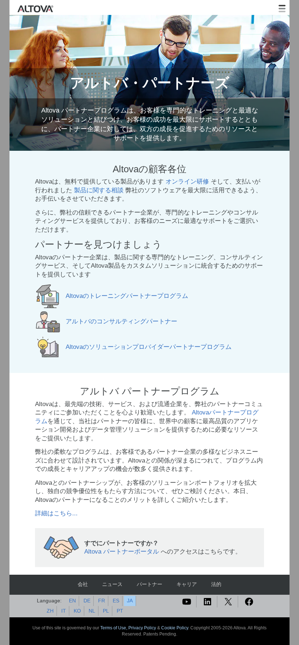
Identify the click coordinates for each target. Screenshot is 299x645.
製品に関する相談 (99, 190)
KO (77, 611)
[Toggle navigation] (282, 9)
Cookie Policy (174, 627)
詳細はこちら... (56, 513)
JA (130, 600)
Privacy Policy (142, 627)
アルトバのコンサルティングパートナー (121, 321)
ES (116, 600)
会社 (83, 584)
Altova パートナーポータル (121, 551)
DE (87, 600)
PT (120, 611)
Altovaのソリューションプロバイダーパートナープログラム (149, 347)
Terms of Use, (114, 627)
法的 (216, 584)
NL (92, 611)
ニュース (112, 584)
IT (63, 611)
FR (101, 600)
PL (106, 611)
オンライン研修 (187, 181)
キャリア (186, 584)
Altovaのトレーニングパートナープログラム (127, 296)
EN (72, 600)
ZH (50, 611)
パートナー (149, 584)
